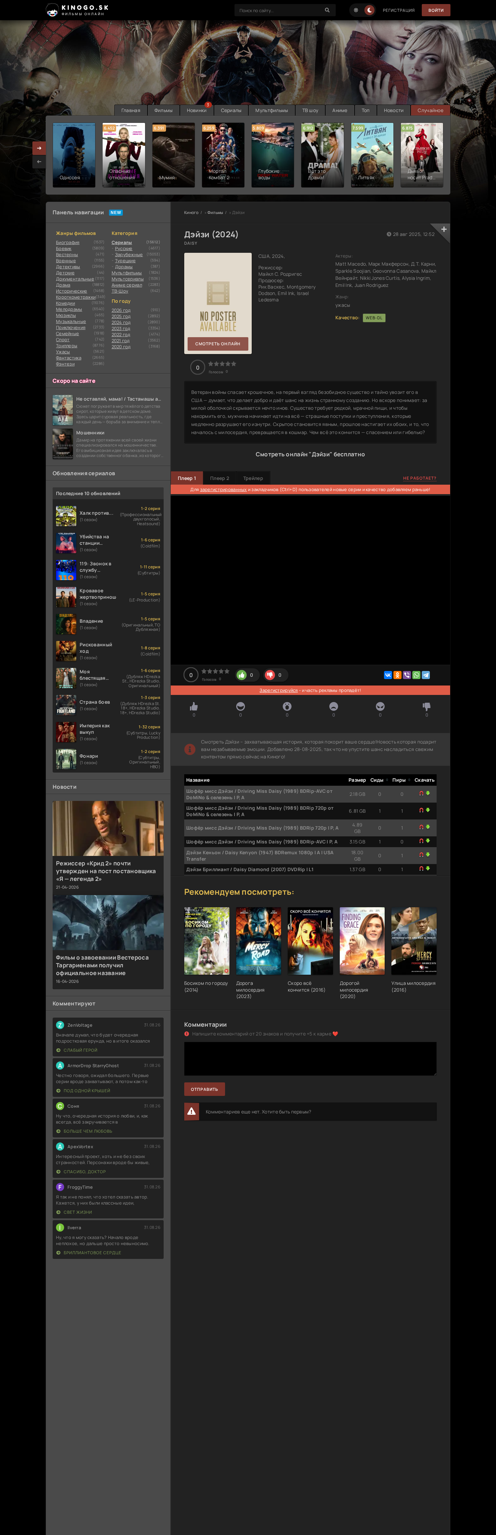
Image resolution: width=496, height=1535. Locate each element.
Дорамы (124, 266)
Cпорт (63, 339)
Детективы (68, 266)
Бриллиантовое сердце (92, 1253)
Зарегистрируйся (278, 690)
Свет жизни (77, 1212)
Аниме (339, 110)
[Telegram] (426, 675)
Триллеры (66, 345)
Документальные (75, 278)
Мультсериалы (128, 278)
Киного (191, 212)
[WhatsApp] (416, 675)
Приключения (70, 327)
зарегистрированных (223, 489)
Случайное (430, 110)
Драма (63, 285)
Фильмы (164, 110)
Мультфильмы (271, 110)
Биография (68, 242)
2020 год (121, 346)
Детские (65, 272)
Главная (130, 110)
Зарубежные (129, 254)
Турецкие (125, 260)
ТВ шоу (310, 110)
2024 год (121, 322)
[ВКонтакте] (388, 675)
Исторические (71, 291)
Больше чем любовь (87, 1131)
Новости (394, 110)
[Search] (327, 10)
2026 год (121, 310)
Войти (436, 10)
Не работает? (420, 478)
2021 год (121, 340)
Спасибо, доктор (84, 1172)
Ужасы (63, 351)
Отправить (204, 1089)
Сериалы (231, 110)
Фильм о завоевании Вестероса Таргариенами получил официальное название (102, 965)
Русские (124, 248)
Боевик (64, 248)
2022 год (121, 334)
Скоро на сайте (74, 380)
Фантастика (68, 357)
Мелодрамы (69, 309)
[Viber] (407, 675)
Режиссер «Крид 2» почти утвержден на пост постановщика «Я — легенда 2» (106, 871)
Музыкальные (71, 321)
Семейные (67, 333)
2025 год (121, 316)
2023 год (121, 328)
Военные (66, 260)
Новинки (197, 110)
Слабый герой (80, 1050)
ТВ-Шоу (120, 291)
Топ (366, 110)
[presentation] (39, 161)
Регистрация (399, 10)
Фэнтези (65, 364)
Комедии (65, 303)
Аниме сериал (127, 285)
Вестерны (67, 254)
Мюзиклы (66, 315)
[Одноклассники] (397, 675)
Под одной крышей (86, 1091)
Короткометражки (75, 297)
